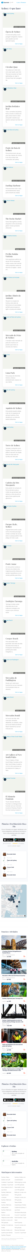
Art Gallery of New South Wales (14, 756)
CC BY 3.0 (22, 62)
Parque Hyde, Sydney (11, 525)
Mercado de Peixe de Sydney (13, 336)
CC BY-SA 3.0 (21, 26)
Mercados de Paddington (11, 679)
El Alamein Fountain (10, 797)
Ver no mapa (18, 44)
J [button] (11, 896)
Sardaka (17, 249)
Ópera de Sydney (13, 32)
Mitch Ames (15, 477)
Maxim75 (16, 213)
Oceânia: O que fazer (7, 1182)
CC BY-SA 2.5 (21, 143)
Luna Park (10, 373)
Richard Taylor (16, 559)
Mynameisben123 (15, 633)
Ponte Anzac (11, 564)
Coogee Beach (12, 638)
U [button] (13, 900)
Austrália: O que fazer (7, 1185)
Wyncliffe (19, 290)
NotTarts (16, 26)
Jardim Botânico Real (13, 107)
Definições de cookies (16, 1248)
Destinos (3, 1246)
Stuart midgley (14, 101)
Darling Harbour (13, 185)
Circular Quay (12, 67)
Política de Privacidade (6, 1248)
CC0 (23, 290)
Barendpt (16, 330)
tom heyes (17, 596)
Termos (7, 1246)
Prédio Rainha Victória (12, 255)
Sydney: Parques (6, 1235)
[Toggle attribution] (25, 916)
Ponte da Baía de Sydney (13, 149)
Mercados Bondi (13, 715)
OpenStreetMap (15, 916)
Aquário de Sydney (14, 408)
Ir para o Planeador (21, 2)
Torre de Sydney (13, 445)
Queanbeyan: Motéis (20, 1205)
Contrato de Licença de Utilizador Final (18, 1246)
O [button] (8, 899)
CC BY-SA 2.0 (21, 749)
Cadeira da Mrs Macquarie (12, 483)
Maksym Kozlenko (14, 403)
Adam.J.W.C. (16, 62)
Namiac (16, 440)
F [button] (11, 897)
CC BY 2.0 (22, 559)
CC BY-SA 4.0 (21, 101)
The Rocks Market (13, 219)
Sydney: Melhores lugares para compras (6, 1195)
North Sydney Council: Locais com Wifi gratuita (20, 1225)
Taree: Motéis (18, 1202)
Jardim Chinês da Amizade (13, 296)
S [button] (19, 902)
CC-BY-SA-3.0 (21, 673)
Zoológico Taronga (14, 601)
